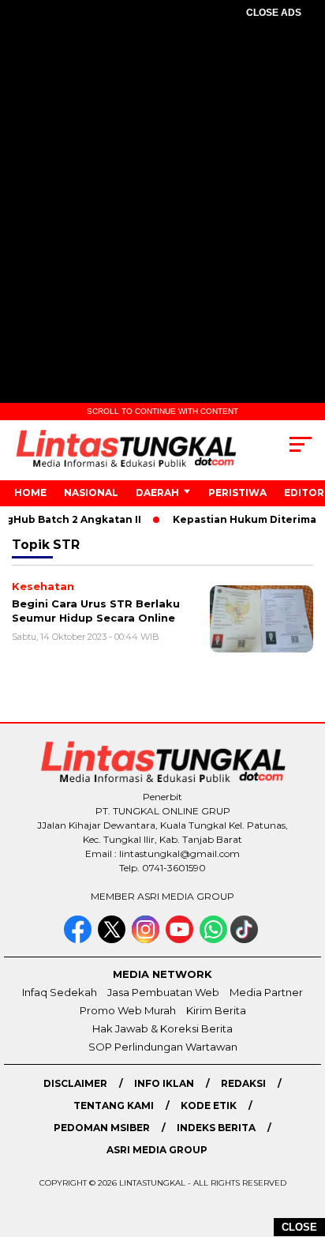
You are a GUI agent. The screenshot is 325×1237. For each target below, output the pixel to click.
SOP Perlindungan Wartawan (162, 1046)
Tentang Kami (113, 1105)
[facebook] (79, 940)
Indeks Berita (216, 1128)
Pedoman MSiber (102, 1128)
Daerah (157, 492)
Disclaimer (75, 1083)
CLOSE (299, 1227)
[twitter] (113, 940)
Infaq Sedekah (59, 992)
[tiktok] (245, 940)
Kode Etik (209, 1105)
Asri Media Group (156, 1150)
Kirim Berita (216, 1010)
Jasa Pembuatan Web (163, 992)
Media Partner (266, 992)
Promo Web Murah (128, 1010)
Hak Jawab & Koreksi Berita (162, 1028)
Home (30, 492)
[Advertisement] (162, 207)
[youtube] (181, 940)
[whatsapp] (213, 940)
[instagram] (147, 940)
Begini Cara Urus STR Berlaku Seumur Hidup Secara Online (96, 610)
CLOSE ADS (273, 12)
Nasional (91, 492)
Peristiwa (237, 492)
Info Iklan (164, 1083)
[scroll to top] (302, 1145)
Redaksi (243, 1083)
